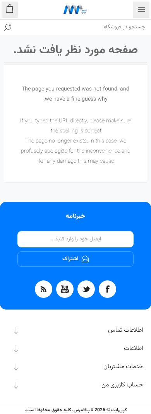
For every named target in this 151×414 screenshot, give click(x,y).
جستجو (7, 27)
